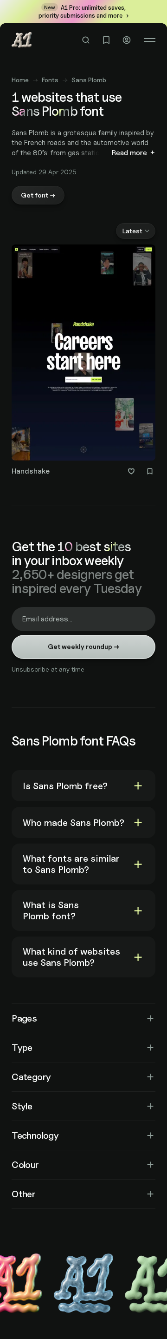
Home (20, 80)
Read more (129, 153)
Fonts (50, 80)
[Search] (86, 40)
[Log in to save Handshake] (150, 471)
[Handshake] (83, 361)
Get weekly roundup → (83, 646)
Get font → (38, 195)
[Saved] (106, 40)
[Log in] (126, 40)
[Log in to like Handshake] (131, 471)
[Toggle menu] (150, 40)
